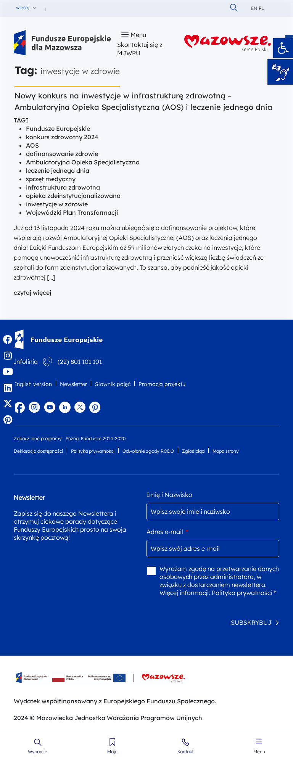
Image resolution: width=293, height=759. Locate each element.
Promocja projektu (161, 384)
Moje (112, 751)
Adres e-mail (167, 531)
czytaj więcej (32, 292)
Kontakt (185, 751)
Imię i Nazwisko (169, 494)
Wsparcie (37, 751)
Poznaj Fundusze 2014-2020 (96, 438)
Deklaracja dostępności (38, 451)
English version (33, 384)
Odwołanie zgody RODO (148, 451)
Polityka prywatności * (244, 593)
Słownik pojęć (112, 384)
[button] (283, 48)
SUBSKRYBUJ (251, 622)
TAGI (21, 120)
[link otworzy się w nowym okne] (227, 43)
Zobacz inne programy (38, 438)
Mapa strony (226, 451)
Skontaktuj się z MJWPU (139, 49)
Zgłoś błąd (193, 451)
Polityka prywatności (92, 451)
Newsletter (73, 384)
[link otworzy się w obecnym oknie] (62, 43)
